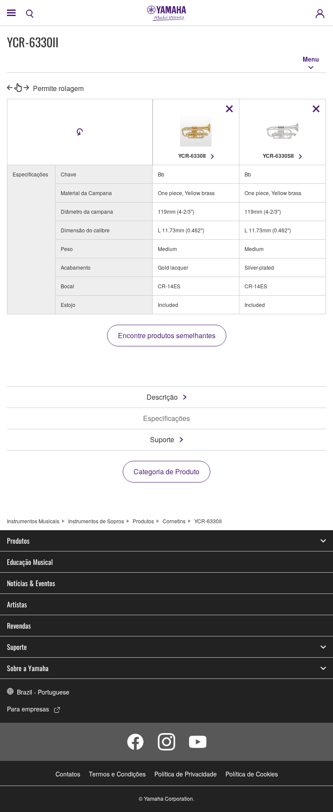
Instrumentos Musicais (33, 521)
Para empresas (28, 708)
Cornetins (174, 521)
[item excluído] (229, 108)
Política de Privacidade (185, 774)
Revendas (19, 625)
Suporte (162, 439)
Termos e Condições (117, 774)
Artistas (17, 604)
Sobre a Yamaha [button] (28, 668)
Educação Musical (30, 562)
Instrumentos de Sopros (96, 521)
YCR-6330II (208, 521)
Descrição (162, 397)
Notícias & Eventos (31, 583)
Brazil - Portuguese (43, 692)
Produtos (143, 521)
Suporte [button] (17, 647)
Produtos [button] (18, 540)
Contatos (68, 774)
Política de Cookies (251, 774)
